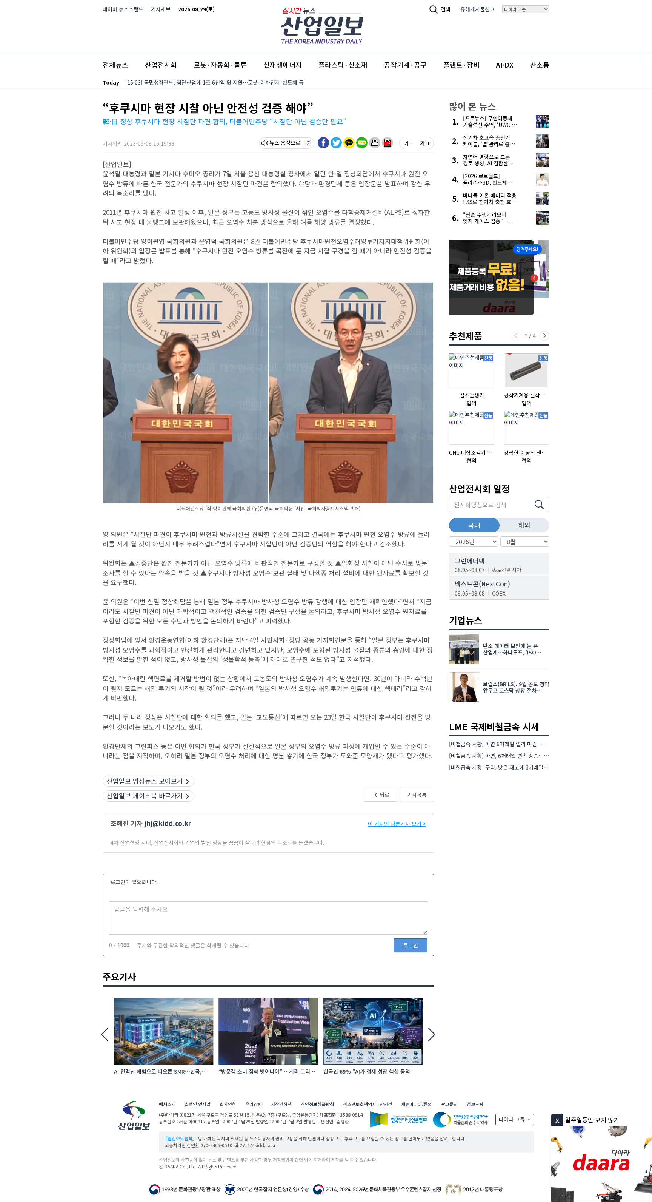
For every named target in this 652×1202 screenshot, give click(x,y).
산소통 (539, 64)
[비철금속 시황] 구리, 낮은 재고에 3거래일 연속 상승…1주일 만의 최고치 (530, 767)
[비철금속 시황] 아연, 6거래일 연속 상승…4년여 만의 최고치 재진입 (524, 755)
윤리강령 (253, 1104)
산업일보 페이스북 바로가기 (145, 795)
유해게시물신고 (477, 9)
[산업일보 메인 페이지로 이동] (322, 24)
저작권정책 (281, 1104)
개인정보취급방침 (317, 1104)
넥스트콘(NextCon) (482, 583)
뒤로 (383, 794)
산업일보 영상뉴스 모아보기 (145, 780)
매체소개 (167, 1104)
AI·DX (505, 64)
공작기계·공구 (405, 64)
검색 (446, 9)
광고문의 (449, 1104)
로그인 (410, 945)
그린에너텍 (470, 560)
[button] (374, 142)
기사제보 (161, 9)
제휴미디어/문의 (416, 1104)
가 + (425, 143)
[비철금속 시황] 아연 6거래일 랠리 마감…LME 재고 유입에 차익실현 (525, 744)
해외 (524, 524)
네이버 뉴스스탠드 (123, 9)
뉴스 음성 (280, 143)
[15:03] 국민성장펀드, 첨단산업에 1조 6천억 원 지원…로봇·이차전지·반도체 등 (214, 82)
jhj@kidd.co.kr (168, 823)
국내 (474, 525)
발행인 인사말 (198, 1104)
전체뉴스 (115, 64)
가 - (408, 143)
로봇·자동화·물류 (220, 64)
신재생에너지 (282, 64)
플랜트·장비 (461, 64)
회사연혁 (228, 1104)
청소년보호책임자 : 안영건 (367, 1104)
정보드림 (475, 1104)
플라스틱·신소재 (343, 64)
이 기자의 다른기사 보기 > (397, 823)
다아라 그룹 (512, 1119)
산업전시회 (161, 64)
